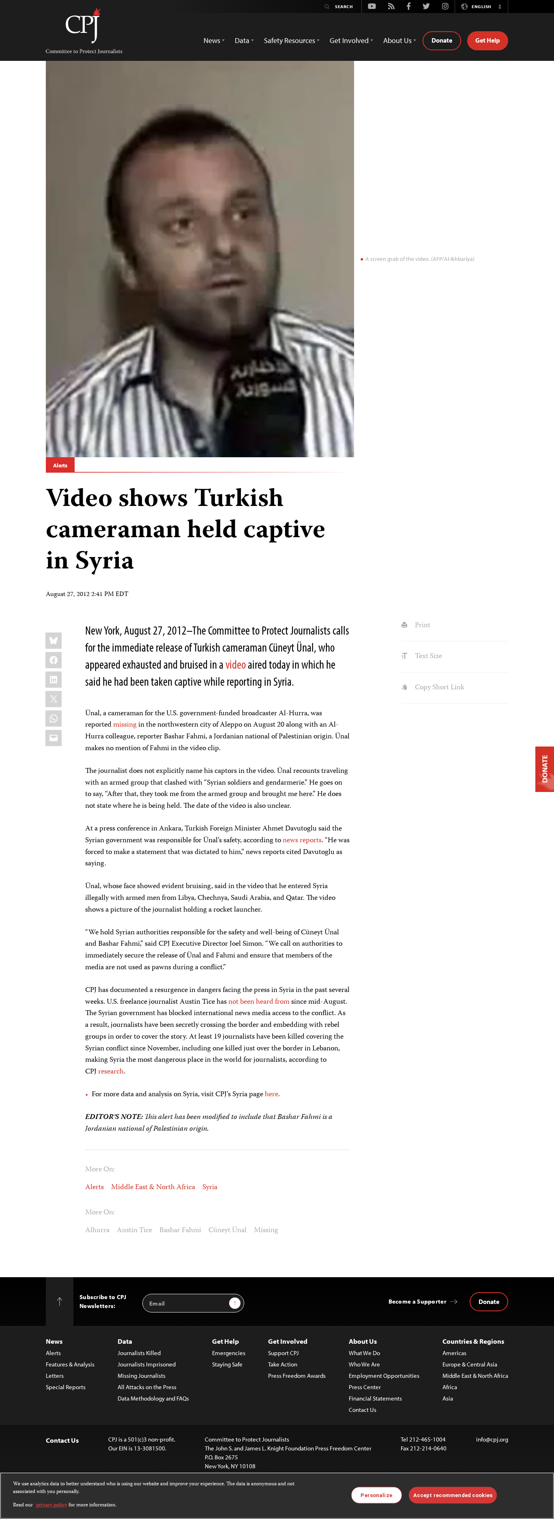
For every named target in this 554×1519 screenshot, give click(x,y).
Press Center (365, 1387)
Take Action (282, 1364)
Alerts (60, 465)
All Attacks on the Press (147, 1387)
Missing (266, 1230)
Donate (442, 40)
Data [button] (242, 40)
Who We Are (364, 1364)
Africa (449, 1387)
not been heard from (259, 1002)
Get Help (487, 40)
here (271, 1095)
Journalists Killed (139, 1353)
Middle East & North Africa (153, 1187)
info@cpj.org (492, 1439)
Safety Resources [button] (289, 40)
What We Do (364, 1353)
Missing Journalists (141, 1375)
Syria (209, 1187)
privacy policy (51, 1505)
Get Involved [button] (349, 40)
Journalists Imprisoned (147, 1364)
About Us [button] (397, 40)
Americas (454, 1353)
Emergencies (228, 1353)
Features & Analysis (70, 1364)
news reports (302, 841)
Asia (447, 1398)
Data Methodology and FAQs (153, 1398)
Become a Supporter (418, 1301)
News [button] (212, 40)
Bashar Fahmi (180, 1230)
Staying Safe (227, 1364)
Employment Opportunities (384, 1375)
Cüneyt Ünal (227, 1230)
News (54, 1341)
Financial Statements (375, 1398)
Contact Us (362, 1410)
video (235, 664)
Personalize (376, 1495)
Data (125, 1341)
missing (125, 725)
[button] (500, 6)
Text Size (427, 656)
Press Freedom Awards (297, 1375)
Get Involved (287, 1341)
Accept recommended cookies (452, 1495)
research (111, 1072)
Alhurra (97, 1230)
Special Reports (66, 1387)
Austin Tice (134, 1230)
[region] (277, 1495)
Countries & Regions (473, 1341)
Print (421, 626)
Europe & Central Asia (469, 1364)
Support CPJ (283, 1353)
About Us (363, 1341)
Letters (55, 1375)
